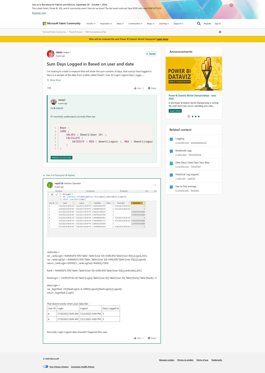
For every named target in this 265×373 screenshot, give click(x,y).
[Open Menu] (220, 32)
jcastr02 (191, 178)
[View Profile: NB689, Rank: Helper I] (50, 54)
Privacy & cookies (185, 360)
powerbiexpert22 (199, 142)
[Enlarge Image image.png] (102, 213)
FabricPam (196, 166)
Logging (179, 138)
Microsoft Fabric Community (54, 32)
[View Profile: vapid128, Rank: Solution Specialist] (50, 185)
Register (207, 23)
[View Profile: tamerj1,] (54, 102)
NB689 (59, 52)
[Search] (199, 23)
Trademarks (216, 360)
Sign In (218, 23)
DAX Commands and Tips (96, 32)
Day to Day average (185, 186)
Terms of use (202, 360)
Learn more (162, 39)
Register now (39, 12)
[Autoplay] (188, 116)
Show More (55, 80)
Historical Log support (187, 174)
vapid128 (59, 183)
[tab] (192, 116)
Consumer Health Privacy (82, 366)
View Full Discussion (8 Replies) (60, 175)
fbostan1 (195, 190)
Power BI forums (75, 32)
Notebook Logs (183, 150)
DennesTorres (195, 154)
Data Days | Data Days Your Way (192, 162)
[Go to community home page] (62, 23)
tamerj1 (61, 99)
